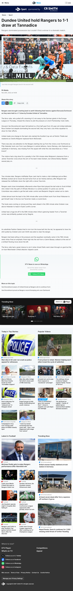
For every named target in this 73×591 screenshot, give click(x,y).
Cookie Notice (45, 572)
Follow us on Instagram (13, 567)
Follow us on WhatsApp (13, 563)
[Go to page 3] (35, 321)
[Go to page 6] (40, 321)
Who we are (5, 572)
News (4, 15)
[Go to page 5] (38, 321)
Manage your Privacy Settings (13, 578)
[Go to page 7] (41, 321)
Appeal (39, 551)
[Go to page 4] (37, 321)
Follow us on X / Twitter (13, 555)
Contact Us (35, 572)
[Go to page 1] (32, 321)
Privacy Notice (25, 572)
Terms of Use (15, 572)
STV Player (6, 548)
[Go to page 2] (34, 321)
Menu (7, 3)
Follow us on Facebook (13, 559)
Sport (11, 15)
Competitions (42, 548)
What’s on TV (7, 551)
